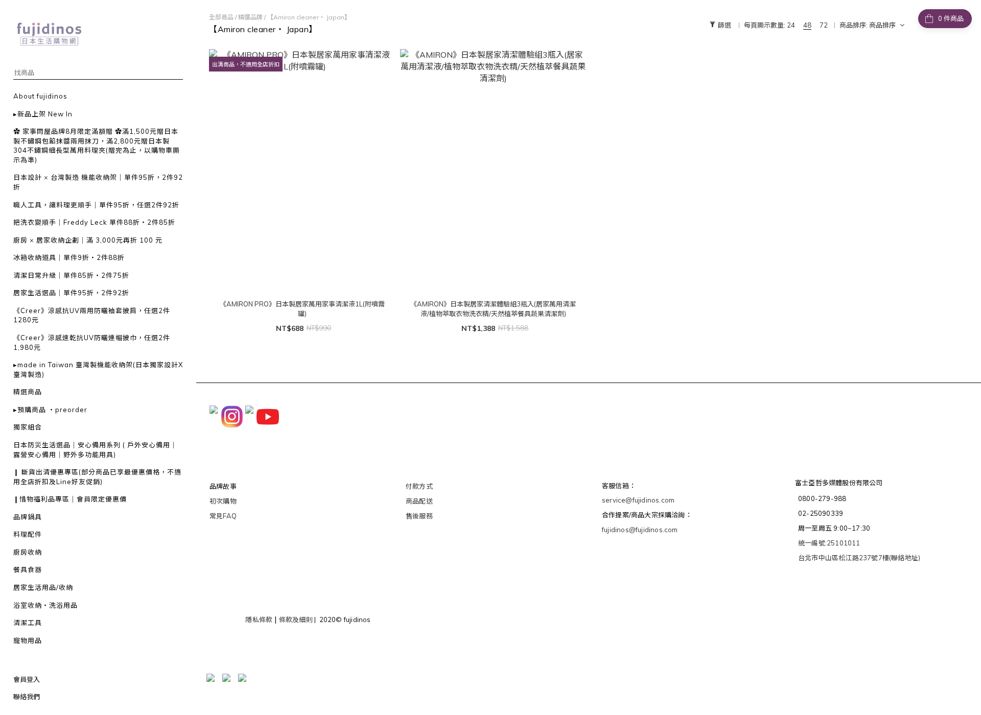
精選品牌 (250, 17)
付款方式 (419, 486)
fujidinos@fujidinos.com (640, 530)
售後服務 (419, 516)
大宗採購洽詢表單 (635, 545)
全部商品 (221, 17)
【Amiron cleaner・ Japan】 (309, 17)
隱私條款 (258, 619)
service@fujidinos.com (638, 500)
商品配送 (419, 501)
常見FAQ (223, 516)
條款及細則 (296, 619)
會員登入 (26, 679)
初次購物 (223, 501)
